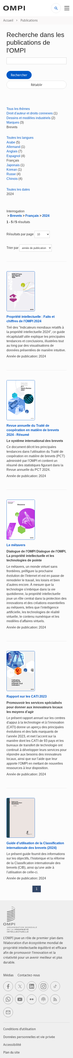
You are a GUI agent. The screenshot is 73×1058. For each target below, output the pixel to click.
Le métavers (15, 545)
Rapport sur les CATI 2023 (26, 696)
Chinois (12, 178)
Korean (11, 169)
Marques (12, 122)
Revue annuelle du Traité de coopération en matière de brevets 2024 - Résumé (32, 430)
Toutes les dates (18, 189)
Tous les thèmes (18, 109)
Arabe (10, 142)
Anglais (11, 151)
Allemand (13, 147)
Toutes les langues (19, 137)
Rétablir (36, 84)
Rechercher (19, 75)
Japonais (13, 165)
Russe (11, 174)
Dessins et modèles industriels (28, 118)
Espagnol (13, 156)
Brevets (16, 215)
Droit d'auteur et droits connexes (29, 113)
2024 (45, 215)
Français (32, 215)
